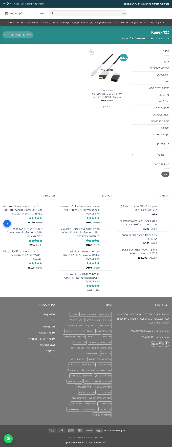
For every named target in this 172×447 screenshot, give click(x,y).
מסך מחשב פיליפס (87, 392)
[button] (41, 13)
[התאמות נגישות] (7, 223)
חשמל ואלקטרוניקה (159, 68)
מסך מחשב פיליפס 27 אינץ (100, 397)
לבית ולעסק (32, 22)
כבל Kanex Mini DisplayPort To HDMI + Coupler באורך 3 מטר (107, 95)
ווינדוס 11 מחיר (94, 336)
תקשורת (66, 22)
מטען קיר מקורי (88, 364)
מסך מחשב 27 (73, 370)
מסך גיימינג (74, 364)
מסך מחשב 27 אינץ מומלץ (81, 375)
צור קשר (50, 351)
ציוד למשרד (122, 22)
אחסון (161, 22)
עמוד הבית (163, 38)
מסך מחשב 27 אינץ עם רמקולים (97, 381)
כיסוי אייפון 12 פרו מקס (101, 347)
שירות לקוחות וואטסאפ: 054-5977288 (29, 3)
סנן (165, 174)
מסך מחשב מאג (104, 392)
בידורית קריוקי (105, 325)
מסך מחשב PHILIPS (102, 386)
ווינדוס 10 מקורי (71, 331)
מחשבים (150, 22)
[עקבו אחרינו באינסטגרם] (7, 4)
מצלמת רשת (90, 403)
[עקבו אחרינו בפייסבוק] (11, 4)
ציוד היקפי (137, 22)
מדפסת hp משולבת (90, 353)
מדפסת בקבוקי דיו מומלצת (99, 359)
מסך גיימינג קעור (104, 370)
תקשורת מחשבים (50, 22)
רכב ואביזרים (16, 22)
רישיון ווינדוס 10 (74, 409)
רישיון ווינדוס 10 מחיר (102, 414)
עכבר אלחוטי (77, 403)
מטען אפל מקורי (104, 364)
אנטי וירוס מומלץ (75, 320)
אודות (52, 320)
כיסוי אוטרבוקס (80, 342)
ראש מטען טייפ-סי (90, 409)
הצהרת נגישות (47, 344)
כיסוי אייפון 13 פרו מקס (80, 347)
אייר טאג (74, 314)
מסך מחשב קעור (79, 397)
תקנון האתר (49, 326)
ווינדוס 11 (107, 336)
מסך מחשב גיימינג (83, 386)
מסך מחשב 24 (88, 370)
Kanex (161, 154)
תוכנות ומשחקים (105, 22)
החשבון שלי (49, 314)
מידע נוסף (107, 106)
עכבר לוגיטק (106, 409)
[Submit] (52, 13)
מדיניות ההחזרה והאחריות (41, 338)
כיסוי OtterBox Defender (74, 336)
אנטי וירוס (107, 320)
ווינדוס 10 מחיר (87, 331)
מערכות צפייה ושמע (83, 22)
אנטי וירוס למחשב (92, 320)
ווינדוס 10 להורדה (103, 331)
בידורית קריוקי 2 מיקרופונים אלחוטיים (81, 325)
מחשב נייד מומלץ (78, 359)
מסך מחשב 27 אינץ (103, 375)
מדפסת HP (106, 353)
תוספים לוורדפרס (160, 121)
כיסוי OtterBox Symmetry (100, 342)
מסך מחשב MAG (74, 381)
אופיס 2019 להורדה (88, 314)
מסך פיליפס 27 (104, 403)
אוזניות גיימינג (105, 314)
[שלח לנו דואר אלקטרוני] (4, 4)
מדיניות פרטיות (47, 332)
